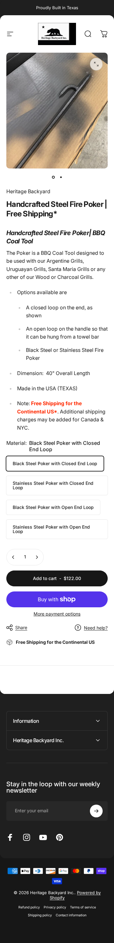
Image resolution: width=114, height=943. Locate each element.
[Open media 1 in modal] (96, 64)
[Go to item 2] (61, 177)
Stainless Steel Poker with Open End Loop (51, 529)
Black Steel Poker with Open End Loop (53, 507)
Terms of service (83, 907)
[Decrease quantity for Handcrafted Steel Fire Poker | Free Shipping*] (13, 557)
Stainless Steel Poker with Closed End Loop (53, 485)
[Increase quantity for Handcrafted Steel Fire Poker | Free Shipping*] (36, 557)
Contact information (71, 915)
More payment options (57, 614)
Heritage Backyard (28, 191)
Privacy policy (55, 907)
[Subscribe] (96, 811)
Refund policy (29, 907)
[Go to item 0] (53, 177)
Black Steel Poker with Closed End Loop (55, 463)
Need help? (96, 627)
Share (21, 627)
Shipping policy (40, 915)
